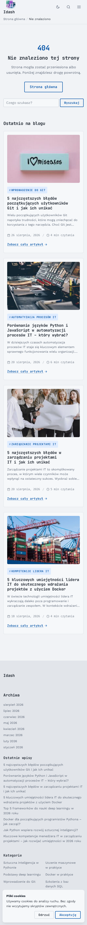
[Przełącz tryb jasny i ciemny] (58, 7)
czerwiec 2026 (14, 717)
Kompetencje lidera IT (30, 571)
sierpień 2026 (13, 704)
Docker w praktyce (59, 874)
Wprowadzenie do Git (28, 190)
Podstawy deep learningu (22, 874)
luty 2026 (10, 741)
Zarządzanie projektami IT (33, 444)
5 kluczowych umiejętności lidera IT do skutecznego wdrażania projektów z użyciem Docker (43, 584)
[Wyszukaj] (68, 7)
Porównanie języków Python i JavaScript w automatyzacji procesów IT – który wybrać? (37, 330)
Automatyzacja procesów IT (33, 317)
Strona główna (14, 19)
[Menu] (79, 7)
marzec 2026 (13, 735)
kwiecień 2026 (13, 729)
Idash (9, 11)
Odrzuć (44, 915)
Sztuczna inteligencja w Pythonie (21, 865)
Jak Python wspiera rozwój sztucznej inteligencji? (40, 830)
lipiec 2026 (11, 710)
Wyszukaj (71, 103)
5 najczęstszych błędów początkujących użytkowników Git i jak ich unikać (37, 203)
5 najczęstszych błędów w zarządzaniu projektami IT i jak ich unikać (34, 457)
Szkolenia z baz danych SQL (57, 884)
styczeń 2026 (13, 747)
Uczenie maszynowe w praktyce (60, 865)
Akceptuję (67, 915)
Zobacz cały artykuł (25, 244)
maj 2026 (10, 722)
